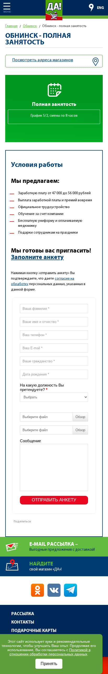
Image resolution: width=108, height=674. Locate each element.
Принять (49, 663)
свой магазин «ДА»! (45, 566)
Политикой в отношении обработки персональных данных (49, 652)
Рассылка (22, 613)
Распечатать (44, 520)
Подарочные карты (33, 630)
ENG (100, 8)
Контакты (22, 622)
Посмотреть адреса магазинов (42, 60)
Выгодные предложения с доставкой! (62, 546)
